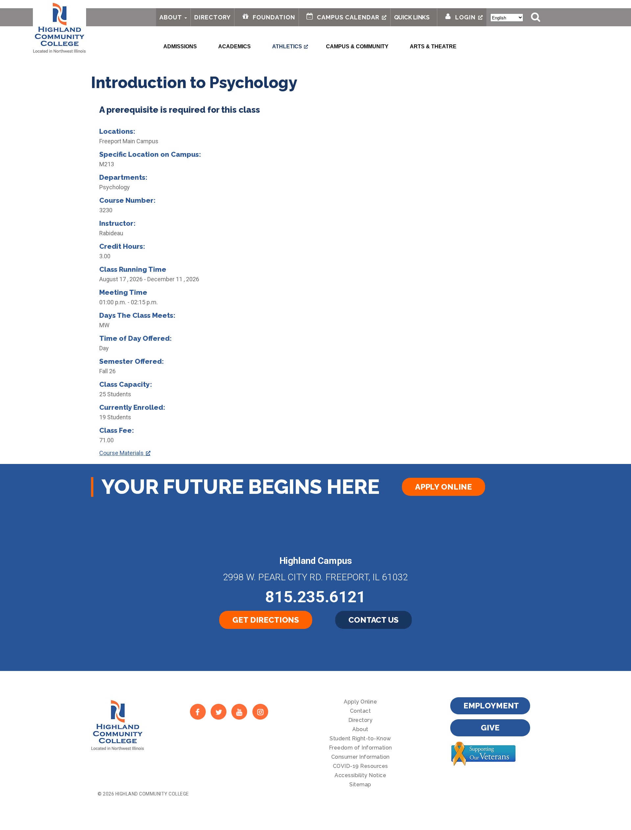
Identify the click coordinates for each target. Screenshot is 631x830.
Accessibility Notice (360, 775)
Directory (212, 17)
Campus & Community (357, 46)
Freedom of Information (360, 748)
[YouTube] (239, 711)
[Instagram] (260, 711)
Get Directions (265, 620)
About (170, 17)
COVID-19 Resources (360, 766)
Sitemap (360, 784)
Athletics (287, 46)
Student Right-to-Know (360, 738)
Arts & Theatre (433, 46)
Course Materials (121, 453)
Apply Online (443, 487)
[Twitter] (218, 711)
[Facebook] (197, 711)
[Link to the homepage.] (59, 27)
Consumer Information (360, 757)
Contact (360, 711)
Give (490, 727)
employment (491, 705)
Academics (234, 46)
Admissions (180, 46)
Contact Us (373, 620)
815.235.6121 (315, 597)
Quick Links (412, 17)
